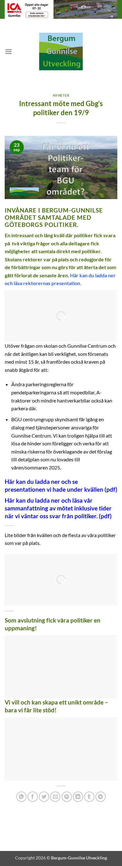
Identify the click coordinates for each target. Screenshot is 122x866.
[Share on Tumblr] (89, 797)
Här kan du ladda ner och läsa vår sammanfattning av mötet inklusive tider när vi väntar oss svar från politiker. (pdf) (58, 508)
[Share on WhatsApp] (21, 797)
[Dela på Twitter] (44, 797)
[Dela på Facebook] (33, 797)
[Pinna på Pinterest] (67, 797)
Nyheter (61, 95)
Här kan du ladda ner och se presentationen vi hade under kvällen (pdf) (61, 485)
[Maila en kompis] (55, 797)
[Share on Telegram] (100, 797)
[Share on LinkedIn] (78, 797)
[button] (8, 51)
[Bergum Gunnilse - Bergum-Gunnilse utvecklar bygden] (61, 51)
